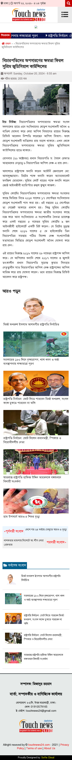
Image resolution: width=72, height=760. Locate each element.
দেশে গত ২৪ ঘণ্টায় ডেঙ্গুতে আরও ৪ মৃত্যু (35, 530)
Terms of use (34, 748)
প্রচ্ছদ (8, 43)
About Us (49, 748)
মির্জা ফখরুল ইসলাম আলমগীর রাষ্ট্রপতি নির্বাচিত (31, 324)
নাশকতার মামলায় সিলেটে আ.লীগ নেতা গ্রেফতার (35, 542)
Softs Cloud (47, 757)
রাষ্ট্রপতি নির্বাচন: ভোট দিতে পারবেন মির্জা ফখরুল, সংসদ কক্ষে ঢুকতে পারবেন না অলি (44, 619)
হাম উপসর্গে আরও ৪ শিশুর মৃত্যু (21, 516)
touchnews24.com (39, 745)
